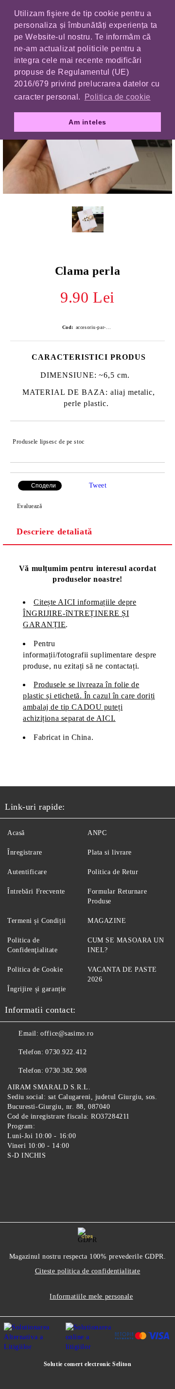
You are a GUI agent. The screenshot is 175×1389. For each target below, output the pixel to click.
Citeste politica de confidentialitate (87, 1271)
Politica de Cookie (35, 969)
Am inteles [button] (87, 122)
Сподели (43, 485)
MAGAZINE (107, 920)
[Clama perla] (87, 191)
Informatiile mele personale (91, 1296)
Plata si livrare (110, 852)
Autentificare (27, 872)
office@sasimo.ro (66, 1033)
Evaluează (29, 506)
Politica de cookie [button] (118, 97)
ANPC (97, 833)
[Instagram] (39, 1178)
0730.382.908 (66, 1070)
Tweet (98, 485)
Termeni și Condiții (36, 920)
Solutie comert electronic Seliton (87, 1364)
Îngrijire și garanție (36, 989)
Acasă (16, 833)
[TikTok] (60, 1178)
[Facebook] (17, 1178)
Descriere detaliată (54, 531)
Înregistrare (24, 852)
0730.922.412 (66, 1052)
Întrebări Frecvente (36, 891)
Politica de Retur (113, 872)
